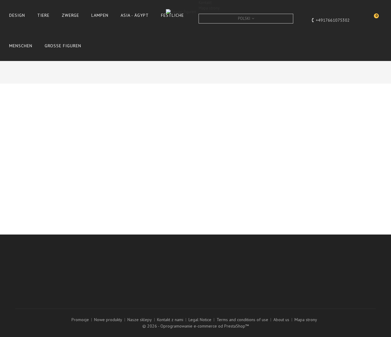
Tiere (43, 15)
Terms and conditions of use (242, 319)
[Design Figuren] (255, 27)
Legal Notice (199, 319)
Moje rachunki (117, 269)
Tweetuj (223, 137)
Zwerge (70, 15)
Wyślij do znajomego (41, 102)
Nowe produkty (108, 319)
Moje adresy (116, 276)
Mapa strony (209, 8)
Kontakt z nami (170, 319)
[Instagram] (20, 278)
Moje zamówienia (121, 262)
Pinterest (353, 137)
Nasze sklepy (139, 319)
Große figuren (63, 45)
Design (17, 15)
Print (27, 110)
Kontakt (205, 2)
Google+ (310, 137)
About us (281, 319)
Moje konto (121, 251)
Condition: (209, 111)
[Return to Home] (280, 71)
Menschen (20, 45)
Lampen (99, 15)
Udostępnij (266, 137)
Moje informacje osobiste (128, 282)
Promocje (80, 319)
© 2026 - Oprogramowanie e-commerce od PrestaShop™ (195, 326)
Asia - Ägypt (135, 15)
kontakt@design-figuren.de (228, 286)
